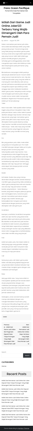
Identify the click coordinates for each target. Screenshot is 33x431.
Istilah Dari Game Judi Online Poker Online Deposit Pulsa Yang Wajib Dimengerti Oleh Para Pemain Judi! (15, 400)
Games (5, 317)
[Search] (30, 2)
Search (4, 352)
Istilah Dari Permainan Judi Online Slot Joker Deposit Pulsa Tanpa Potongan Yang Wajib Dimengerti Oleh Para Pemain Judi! (15, 383)
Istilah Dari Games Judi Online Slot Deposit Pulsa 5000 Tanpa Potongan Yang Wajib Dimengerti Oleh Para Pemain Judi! (15, 391)
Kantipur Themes (23, 428)
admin (6, 40)
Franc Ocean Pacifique (16, 8)
